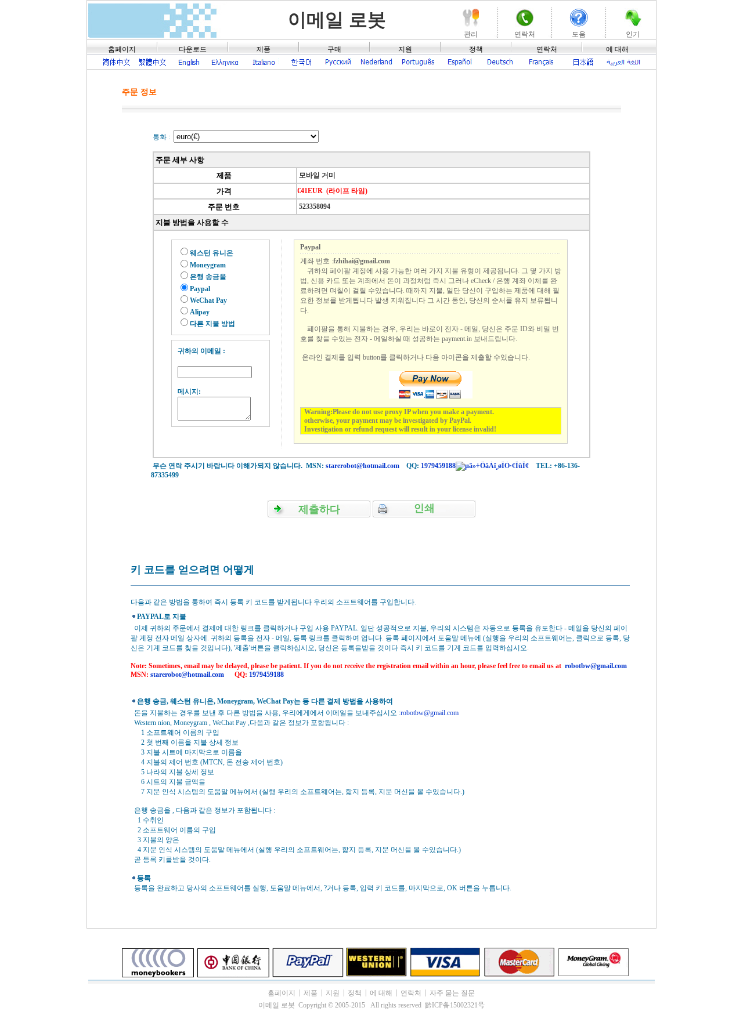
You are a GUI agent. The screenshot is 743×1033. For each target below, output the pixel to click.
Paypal (200, 289)
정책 (476, 49)
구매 (334, 49)
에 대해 (617, 49)
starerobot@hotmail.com (362, 466)
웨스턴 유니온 (211, 253)
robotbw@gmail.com (596, 666)
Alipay (200, 312)
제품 (263, 49)
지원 (405, 49)
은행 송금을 (208, 277)
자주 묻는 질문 (452, 993)
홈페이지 (122, 49)
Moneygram (208, 265)
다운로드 (193, 49)
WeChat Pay (208, 300)
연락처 (546, 49)
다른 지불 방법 (212, 324)
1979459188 (438, 466)
